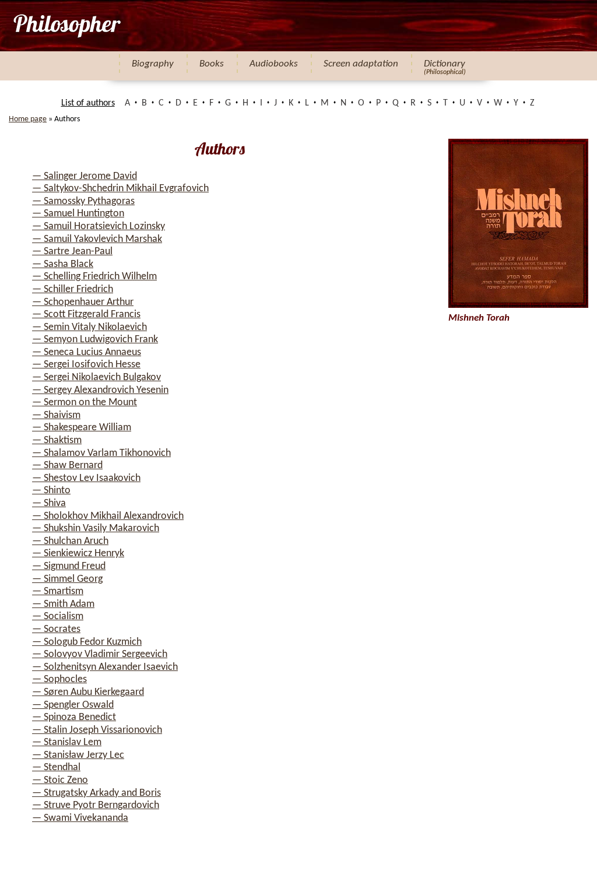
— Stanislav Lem (66, 742)
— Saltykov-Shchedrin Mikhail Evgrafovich (120, 188)
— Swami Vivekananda (80, 818)
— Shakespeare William (81, 427)
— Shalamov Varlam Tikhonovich (101, 453)
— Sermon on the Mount (84, 402)
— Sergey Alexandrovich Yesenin (100, 390)
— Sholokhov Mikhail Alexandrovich (108, 516)
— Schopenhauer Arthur (83, 302)
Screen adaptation (361, 64)
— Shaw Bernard (67, 465)
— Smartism (57, 591)
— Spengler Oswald (73, 705)
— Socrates (56, 629)
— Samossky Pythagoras (83, 201)
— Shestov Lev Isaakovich (86, 478)
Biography (153, 64)
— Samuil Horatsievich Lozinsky (98, 226)
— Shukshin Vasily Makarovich (95, 528)
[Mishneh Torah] (66, 25)
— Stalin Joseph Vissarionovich (97, 730)
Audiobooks (274, 64)
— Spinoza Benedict (74, 717)
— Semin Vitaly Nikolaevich (89, 327)
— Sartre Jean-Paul (72, 251)
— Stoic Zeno (60, 780)
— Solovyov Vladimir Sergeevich (99, 654)
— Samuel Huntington (78, 213)
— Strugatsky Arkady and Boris (96, 793)
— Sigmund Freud (69, 566)
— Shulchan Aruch (70, 541)
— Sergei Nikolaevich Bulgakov (96, 377)
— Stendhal (56, 767)
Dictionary (444, 64)
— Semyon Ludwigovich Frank (95, 339)
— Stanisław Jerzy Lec (78, 755)
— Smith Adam (63, 604)
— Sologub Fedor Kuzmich (87, 642)
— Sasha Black (62, 264)
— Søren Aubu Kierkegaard (88, 692)
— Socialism (57, 616)
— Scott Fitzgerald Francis (86, 314)
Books (211, 64)
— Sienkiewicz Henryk (78, 553)
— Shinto (51, 490)
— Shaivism (56, 415)
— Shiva (49, 503)
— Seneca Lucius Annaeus (86, 352)
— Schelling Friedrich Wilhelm (94, 276)
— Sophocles (59, 679)
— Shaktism (57, 440)
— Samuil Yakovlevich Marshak (97, 239)
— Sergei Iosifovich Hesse (86, 364)
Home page (28, 119)
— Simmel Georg (67, 579)
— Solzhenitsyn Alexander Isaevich (105, 667)
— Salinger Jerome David (84, 176)
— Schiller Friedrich (72, 289)
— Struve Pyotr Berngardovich (95, 805)
